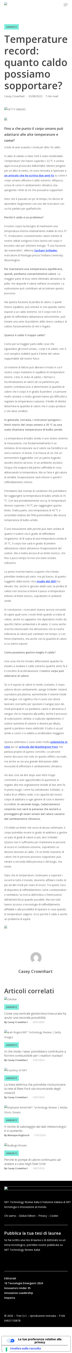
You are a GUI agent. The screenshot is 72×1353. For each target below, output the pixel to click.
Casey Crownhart (14, 96)
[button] (66, 5)
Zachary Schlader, (46, 250)
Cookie (54, 1215)
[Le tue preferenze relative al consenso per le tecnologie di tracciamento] (6, 1349)
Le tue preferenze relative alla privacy (39, 1340)
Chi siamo (10, 1215)
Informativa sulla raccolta (23, 1348)
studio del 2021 (46, 581)
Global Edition (27, 1215)
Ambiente (11, 26)
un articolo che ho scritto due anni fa (29, 175)
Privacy (42, 1215)
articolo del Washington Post (38, 747)
